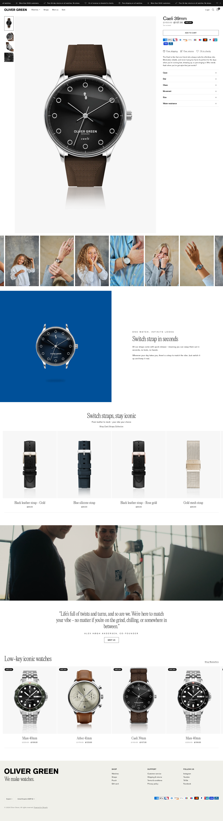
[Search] (213, 9)
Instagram (187, 774)
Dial (164, 79)
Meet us (55, 10)
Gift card (115, 784)
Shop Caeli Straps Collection (111, 426)
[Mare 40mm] (30, 700)
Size (164, 97)
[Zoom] (151, 21)
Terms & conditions (155, 780)
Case (165, 73)
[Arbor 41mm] (84, 700)
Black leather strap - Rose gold (138, 503)
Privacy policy (153, 784)
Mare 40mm (29, 738)
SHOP (114, 769)
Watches (34, 10)
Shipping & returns (155, 777)
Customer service (154, 774)
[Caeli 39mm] (139, 700)
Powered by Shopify (41, 807)
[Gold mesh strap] (193, 464)
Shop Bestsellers (212, 662)
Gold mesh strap (193, 503)
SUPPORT (152, 769)
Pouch (114, 780)
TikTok (185, 780)
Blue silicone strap (84, 503)
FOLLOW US (188, 769)
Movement (167, 91)
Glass (165, 85)
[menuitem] (36, 9)
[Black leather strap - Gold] (30, 464)
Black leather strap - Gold (29, 503)
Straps (46, 10)
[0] (217, 9)
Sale (63, 10)
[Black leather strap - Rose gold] (139, 464)
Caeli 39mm (138, 738)
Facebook (187, 784)
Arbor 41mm (84, 738)
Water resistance (170, 103)
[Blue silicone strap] (84, 464)
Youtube (186, 777)
